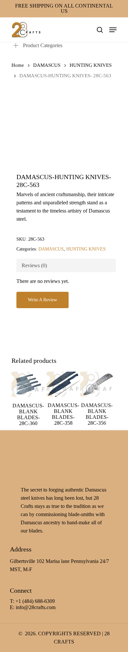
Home (17, 65)
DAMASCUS (46, 65)
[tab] (66, 265)
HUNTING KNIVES (91, 65)
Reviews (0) (34, 265)
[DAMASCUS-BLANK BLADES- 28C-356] (97, 384)
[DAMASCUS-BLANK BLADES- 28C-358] (63, 384)
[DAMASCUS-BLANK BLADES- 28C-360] (28, 384)
